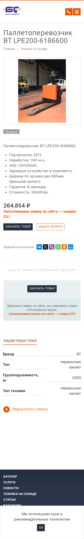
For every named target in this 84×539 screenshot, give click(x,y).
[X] (45, 247)
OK (41, 527)
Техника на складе (19, 494)
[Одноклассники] (64, 247)
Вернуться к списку (30, 409)
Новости (11, 488)
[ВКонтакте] (39, 247)
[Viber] (51, 247)
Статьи (9, 499)
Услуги (9, 482)
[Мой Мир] (70, 247)
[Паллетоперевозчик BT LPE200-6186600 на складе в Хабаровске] (42, 90)
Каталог (10, 476)
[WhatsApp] (58, 247)
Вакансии (12, 505)
